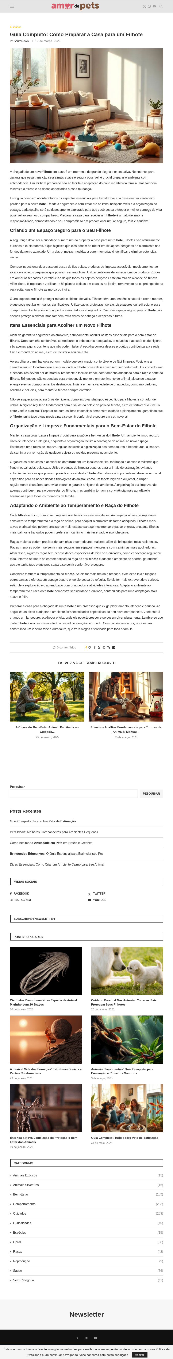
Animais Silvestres (88, 1185)
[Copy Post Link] (108, 647)
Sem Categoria (88, 1280)
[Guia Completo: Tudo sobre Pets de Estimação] (127, 1108)
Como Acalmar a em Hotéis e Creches (51, 843)
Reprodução (88, 1261)
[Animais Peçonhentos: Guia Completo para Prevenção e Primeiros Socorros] (127, 1039)
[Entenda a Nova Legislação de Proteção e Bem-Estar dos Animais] (46, 1108)
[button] (86, 746)
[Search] (161, 6)
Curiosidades (88, 1223)
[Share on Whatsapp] (104, 647)
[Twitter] (144, 6)
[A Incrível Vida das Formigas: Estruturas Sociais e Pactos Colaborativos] (46, 1039)
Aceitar (139, 1354)
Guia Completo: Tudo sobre (43, 821)
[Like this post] (89, 647)
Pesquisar (17, 786)
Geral (88, 1242)
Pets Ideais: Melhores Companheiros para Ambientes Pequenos (54, 832)
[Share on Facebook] (95, 647)
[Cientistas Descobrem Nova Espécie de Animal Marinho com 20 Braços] (46, 971)
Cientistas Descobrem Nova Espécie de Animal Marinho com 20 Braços (43, 1002)
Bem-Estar (88, 1194)
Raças (88, 1251)
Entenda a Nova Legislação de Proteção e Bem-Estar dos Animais (44, 1140)
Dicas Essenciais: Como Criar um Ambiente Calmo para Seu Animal (57, 864)
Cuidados (88, 1213)
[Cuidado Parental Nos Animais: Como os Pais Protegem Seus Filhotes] (127, 971)
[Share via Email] (113, 647)
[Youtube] (154, 6)
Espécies (88, 1232)
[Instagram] (149, 6)
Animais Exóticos (88, 1175)
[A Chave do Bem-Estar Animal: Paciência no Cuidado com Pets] (47, 697)
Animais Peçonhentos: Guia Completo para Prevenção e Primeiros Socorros (122, 1071)
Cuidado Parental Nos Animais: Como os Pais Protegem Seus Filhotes (124, 1002)
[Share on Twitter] (99, 647)
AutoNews (22, 41)
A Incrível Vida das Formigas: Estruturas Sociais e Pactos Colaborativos (46, 1071)
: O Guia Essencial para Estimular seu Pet (56, 853)
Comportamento (88, 1204)
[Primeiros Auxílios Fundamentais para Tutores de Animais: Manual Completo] (126, 697)
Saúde (88, 1270)
